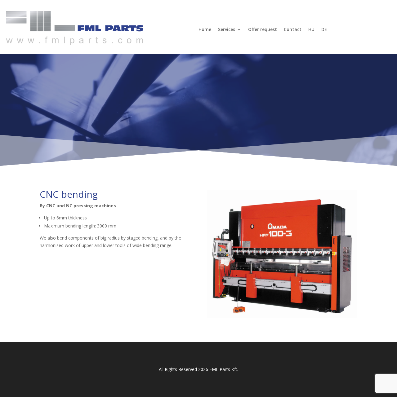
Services (226, 29)
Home (204, 29)
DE (324, 29)
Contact (292, 29)
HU (311, 29)
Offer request (262, 29)
